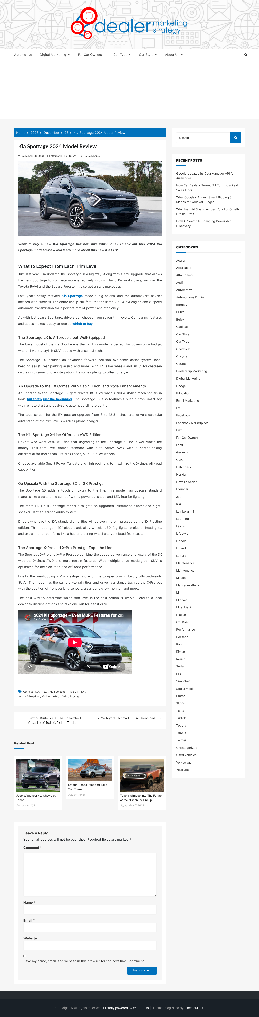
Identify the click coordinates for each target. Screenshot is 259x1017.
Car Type (120, 55)
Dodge (181, 386)
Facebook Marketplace (192, 423)
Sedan (180, 666)
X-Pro (56, 696)
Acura (180, 260)
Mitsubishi (183, 607)
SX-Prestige (31, 696)
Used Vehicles (186, 755)
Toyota (181, 725)
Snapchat (183, 681)
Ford (179, 445)
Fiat (179, 430)
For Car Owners (90, 55)
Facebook (183, 415)
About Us (172, 55)
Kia (66, 155)
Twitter (181, 740)
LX (82, 691)
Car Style (146, 55)
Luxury (181, 556)
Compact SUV (32, 691)
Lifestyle (182, 533)
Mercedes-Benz (187, 585)
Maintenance (185, 563)
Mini (179, 592)
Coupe (181, 364)
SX (19, 696)
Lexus (180, 526)
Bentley (181, 305)
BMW (180, 312)
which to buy (82, 324)
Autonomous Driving (191, 297)
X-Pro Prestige (71, 696)
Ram (179, 644)
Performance (185, 629)
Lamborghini (185, 511)
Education (183, 393)
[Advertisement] (129, 91)
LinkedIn (182, 548)
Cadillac (182, 327)
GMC (179, 460)
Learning (182, 519)
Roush (180, 659)
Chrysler (182, 356)
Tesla (180, 711)
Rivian (180, 652)
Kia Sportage (72, 296)
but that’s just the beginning (49, 399)
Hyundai (182, 489)
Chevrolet (183, 349)
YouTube (182, 770)
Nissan (181, 615)
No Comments (92, 155)
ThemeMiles (194, 1008)
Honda (181, 474)
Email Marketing (187, 401)
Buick (180, 319)
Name (29, 902)
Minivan (181, 600)
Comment (32, 847)
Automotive (23, 55)
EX (45, 691)
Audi (179, 282)
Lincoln (181, 541)
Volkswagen (184, 762)
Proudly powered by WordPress (126, 1008)
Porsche (182, 637)
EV (178, 408)
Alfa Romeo (184, 275)
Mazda (181, 578)
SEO (179, 674)
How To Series (186, 482)
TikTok (181, 718)
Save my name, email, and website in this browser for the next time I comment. (84, 961)
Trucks (181, 733)
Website (30, 938)
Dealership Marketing (191, 371)
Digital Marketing (53, 55)
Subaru (181, 696)
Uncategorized (186, 748)
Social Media (185, 689)
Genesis (182, 452)
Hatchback (183, 467)
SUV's (72, 155)
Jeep (179, 497)
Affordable (56, 155)
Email (29, 920)
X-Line (46, 696)
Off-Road (182, 622)
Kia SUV (73, 691)
